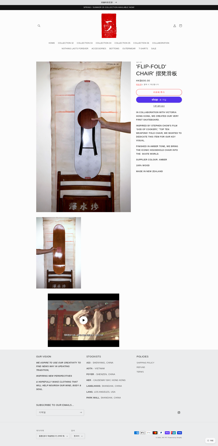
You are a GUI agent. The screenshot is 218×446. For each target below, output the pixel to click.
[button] (39, 26)
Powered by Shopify (175, 437)
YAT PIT (164, 437)
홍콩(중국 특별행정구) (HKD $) (52, 436)
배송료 (138, 84)
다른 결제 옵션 (159, 106)
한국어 (76, 436)
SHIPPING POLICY (145, 363)
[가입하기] (81, 412)
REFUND (141, 367)
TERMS (140, 372)
